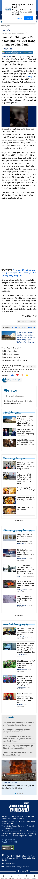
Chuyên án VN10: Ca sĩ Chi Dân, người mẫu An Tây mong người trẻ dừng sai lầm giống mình (25, 680)
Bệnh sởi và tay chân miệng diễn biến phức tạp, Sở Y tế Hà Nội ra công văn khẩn (26, 465)
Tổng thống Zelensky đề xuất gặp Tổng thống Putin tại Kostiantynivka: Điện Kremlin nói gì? (18, 787)
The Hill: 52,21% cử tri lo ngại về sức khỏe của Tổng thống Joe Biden (25, 432)
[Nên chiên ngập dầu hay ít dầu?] (9, 510)
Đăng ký (28, 18)
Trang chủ (4, 878)
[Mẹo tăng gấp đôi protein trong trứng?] (9, 490)
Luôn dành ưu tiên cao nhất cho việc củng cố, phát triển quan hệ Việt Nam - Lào (25, 698)
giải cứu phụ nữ (22, 360)
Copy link (11, 878)
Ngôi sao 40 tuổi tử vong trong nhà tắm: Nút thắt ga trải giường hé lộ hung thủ (19, 272)
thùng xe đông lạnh (8, 360)
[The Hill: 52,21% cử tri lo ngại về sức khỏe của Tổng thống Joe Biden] (9, 432)
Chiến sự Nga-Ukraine (10, 782)
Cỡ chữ (19, 878)
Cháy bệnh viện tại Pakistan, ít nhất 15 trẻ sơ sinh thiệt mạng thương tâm (25, 538)
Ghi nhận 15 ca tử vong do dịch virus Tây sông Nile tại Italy (24, 599)
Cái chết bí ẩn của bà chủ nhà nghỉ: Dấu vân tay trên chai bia (25, 442)
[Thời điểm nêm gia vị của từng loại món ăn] (9, 500)
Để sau (19, 18)
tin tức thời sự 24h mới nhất (11, 357)
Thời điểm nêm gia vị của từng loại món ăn (26, 498)
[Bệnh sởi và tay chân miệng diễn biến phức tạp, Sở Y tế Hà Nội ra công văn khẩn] (9, 465)
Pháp (30, 76)
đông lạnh (16, 348)
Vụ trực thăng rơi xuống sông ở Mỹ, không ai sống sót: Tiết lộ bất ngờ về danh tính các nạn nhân (24, 478)
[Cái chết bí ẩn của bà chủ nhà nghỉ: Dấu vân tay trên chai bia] (9, 443)
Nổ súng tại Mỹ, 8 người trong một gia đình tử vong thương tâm (25, 584)
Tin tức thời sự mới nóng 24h (23, 327)
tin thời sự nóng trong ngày (11, 354)
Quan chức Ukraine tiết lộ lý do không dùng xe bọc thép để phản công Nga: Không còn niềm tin (26, 337)
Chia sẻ (34, 878)
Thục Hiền (8, 49)
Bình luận (26, 878)
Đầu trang (22, 871)
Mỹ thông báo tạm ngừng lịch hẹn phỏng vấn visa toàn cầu (25, 553)
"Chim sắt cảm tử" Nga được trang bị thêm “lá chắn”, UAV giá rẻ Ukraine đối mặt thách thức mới (25, 569)
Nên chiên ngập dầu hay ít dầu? (25, 508)
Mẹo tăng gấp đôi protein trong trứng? (26, 489)
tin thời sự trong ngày (9, 351)
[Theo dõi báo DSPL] (19, 52)
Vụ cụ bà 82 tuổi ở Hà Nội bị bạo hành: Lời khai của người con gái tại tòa (25, 631)
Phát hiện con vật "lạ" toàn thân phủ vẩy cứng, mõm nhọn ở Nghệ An (26, 664)
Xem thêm (18, 521)
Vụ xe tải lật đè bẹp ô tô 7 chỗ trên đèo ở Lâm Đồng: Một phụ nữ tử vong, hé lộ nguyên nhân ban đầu (26, 648)
